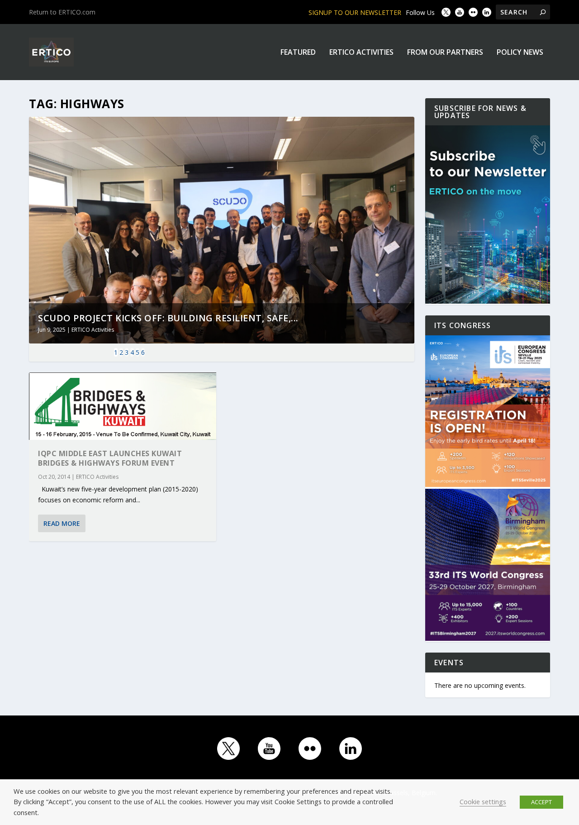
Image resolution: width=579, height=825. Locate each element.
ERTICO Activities (361, 52)
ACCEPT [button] (541, 802)
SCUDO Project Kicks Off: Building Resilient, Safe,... (168, 318)
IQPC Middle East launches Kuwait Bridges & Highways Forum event (110, 458)
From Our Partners (445, 52)
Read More (61, 523)
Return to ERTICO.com (62, 12)
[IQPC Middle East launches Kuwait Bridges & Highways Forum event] (122, 406)
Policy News (520, 52)
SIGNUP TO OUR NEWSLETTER (354, 12)
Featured (298, 52)
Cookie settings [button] (483, 801)
